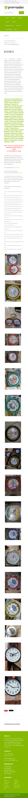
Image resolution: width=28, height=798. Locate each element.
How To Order (17, 785)
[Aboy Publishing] (14, 8)
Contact (7, 21)
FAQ (15, 29)
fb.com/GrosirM (8, 755)
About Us (16, 780)
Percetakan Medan (16, 794)
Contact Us (16, 782)
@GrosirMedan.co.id (10, 758)
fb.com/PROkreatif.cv (12, 42)
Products (6, 783)
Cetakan (13, 17)
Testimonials (9, 29)
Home (7, 17)
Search (21, 12)
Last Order (18, 25)
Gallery (15, 783)
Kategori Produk (9, 25)
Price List (14, 21)
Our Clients (6, 787)
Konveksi (20, 17)
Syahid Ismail (11, 796)
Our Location (7, 782)
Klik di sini (17, 167)
